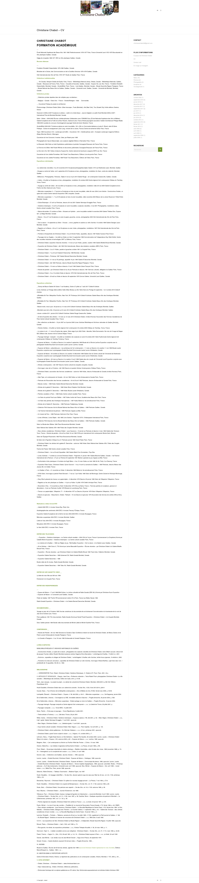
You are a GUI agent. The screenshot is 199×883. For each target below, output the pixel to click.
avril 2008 (136, 133)
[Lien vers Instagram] (160, 10)
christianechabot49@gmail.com (143, 43)
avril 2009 (136, 131)
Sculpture (136, 84)
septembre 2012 (138, 122)
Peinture (136, 80)
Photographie (137, 82)
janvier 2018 (137, 102)
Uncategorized (138, 87)
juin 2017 (136, 111)
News (135, 78)
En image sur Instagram (141, 66)
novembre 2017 (138, 106)
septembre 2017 (138, 109)
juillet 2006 (137, 137)
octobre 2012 (137, 120)
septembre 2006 (138, 135)
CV (134, 59)
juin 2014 (136, 117)
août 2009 (137, 129)
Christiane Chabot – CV (50, 30)
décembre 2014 (138, 115)
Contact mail (137, 62)
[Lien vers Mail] (157, 10)
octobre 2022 (137, 97)
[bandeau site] (99, 10)
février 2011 (137, 124)
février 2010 (137, 126)
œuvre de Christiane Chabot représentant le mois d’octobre (96, 848)
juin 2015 (136, 113)
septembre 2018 (138, 100)
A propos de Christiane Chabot (143, 56)
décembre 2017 (138, 104)
